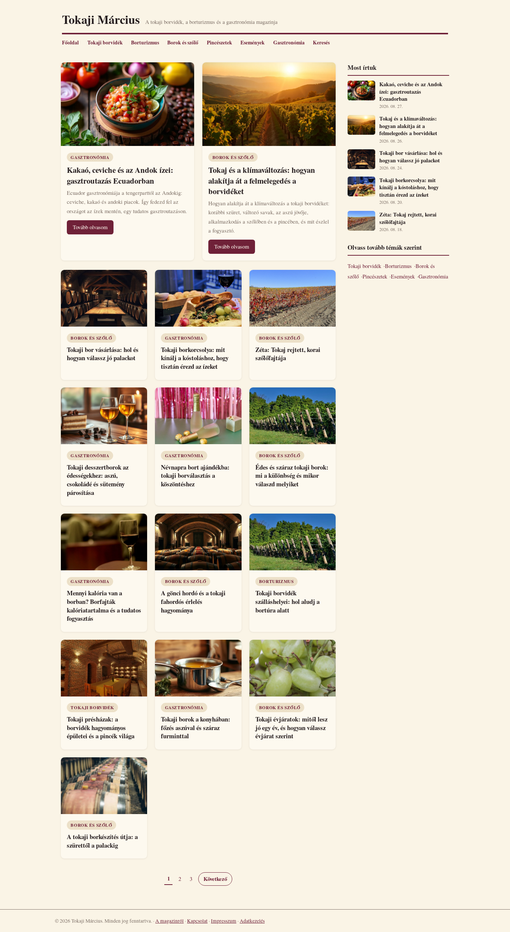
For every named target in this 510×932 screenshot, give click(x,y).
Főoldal (70, 42)
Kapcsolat (197, 920)
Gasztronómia (289, 42)
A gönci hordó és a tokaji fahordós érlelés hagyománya (193, 601)
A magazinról (169, 920)
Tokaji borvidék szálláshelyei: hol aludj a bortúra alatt (287, 601)
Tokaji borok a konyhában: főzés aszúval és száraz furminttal (195, 727)
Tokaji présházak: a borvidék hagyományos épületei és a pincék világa (100, 727)
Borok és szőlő (182, 42)
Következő (215, 879)
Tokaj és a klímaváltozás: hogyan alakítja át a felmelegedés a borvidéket (261, 180)
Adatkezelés (252, 920)
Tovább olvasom (90, 227)
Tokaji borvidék (105, 42)
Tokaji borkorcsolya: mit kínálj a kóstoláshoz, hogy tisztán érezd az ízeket (194, 358)
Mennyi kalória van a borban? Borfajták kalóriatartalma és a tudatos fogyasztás (104, 605)
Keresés (321, 42)
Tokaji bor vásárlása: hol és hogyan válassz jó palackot (103, 354)
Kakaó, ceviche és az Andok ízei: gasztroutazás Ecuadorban (120, 175)
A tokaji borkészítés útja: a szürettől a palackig (102, 841)
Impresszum (223, 920)
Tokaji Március (101, 19)
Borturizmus (145, 42)
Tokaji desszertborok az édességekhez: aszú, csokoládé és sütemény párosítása (97, 479)
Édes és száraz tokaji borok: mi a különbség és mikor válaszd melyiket (292, 475)
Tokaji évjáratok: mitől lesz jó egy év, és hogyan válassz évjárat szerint (291, 727)
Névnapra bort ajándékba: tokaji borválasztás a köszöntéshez (195, 475)
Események (252, 42)
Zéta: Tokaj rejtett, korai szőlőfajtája (287, 354)
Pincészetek (219, 42)
